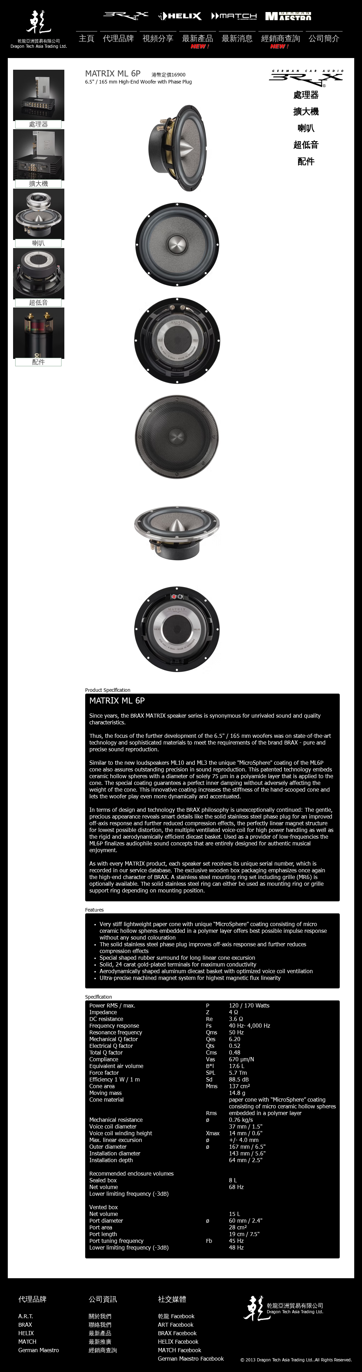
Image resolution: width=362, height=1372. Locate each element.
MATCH (27, 1342)
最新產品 (100, 1334)
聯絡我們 (100, 1325)
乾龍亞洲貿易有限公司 (39, 41)
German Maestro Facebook (191, 1359)
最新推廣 (100, 1342)
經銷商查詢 (103, 1351)
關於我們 (100, 1317)
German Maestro (38, 1351)
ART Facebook (175, 1325)
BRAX (25, 1325)
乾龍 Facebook (176, 1317)
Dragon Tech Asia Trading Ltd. (39, 47)
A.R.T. (25, 1317)
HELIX (26, 1334)
